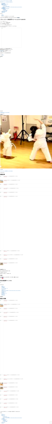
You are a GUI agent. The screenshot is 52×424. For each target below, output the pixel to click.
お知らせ (18, 17)
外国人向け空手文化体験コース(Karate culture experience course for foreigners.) (11, 290)
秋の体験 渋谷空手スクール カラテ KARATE (4, 112)
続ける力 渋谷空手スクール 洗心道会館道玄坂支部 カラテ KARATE (11, 188)
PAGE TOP (50, 410)
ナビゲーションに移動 (9, 0)
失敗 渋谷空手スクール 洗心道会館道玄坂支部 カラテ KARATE (11, 196)
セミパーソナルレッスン (6, 6)
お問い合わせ (2, 50)
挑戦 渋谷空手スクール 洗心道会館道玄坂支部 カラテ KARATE (11, 192)
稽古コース (3, 294)
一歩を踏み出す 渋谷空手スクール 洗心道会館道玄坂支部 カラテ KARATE (12, 304)
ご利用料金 (3, 287)
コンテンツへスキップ (3, 0)
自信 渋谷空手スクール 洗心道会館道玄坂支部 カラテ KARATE (11, 300)
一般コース (3, 289)
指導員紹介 (4, 9)
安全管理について (5, 420)
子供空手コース (5, 5)
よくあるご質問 (5, 10)
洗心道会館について (4, 293)
